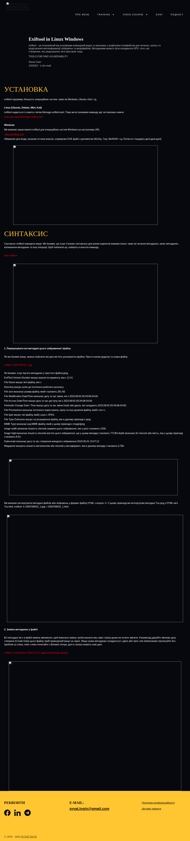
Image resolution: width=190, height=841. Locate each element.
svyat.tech (29, 836)
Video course (133, 14)
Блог (159, 14)
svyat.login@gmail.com (89, 809)
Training (103, 14)
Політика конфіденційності (158, 802)
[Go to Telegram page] (27, 813)
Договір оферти (151, 808)
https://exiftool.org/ (14, 134)
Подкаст (177, 14)
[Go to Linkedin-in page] (17, 813)
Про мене (82, 14)
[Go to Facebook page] (7, 813)
